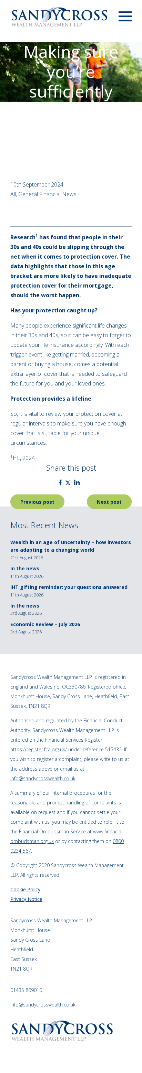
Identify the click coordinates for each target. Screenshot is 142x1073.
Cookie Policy (25, 889)
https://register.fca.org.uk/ (38, 749)
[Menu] (125, 16)
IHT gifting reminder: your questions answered (69, 587)
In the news (24, 568)
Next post (109, 501)
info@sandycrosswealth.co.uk (42, 778)
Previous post (37, 501)
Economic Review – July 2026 (45, 624)
